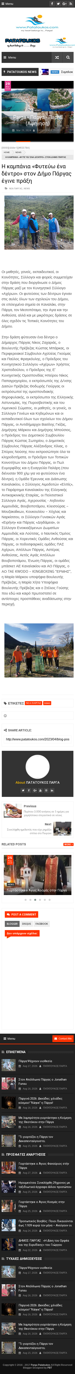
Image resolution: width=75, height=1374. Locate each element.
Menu (9, 4)
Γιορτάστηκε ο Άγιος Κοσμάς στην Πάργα (37, 890)
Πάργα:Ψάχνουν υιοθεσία (35, 1061)
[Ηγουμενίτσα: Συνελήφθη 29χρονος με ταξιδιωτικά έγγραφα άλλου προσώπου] (9, 1187)
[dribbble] (46, 790)
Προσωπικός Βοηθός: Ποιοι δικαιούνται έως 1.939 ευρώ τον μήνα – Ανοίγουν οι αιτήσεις (46, 1225)
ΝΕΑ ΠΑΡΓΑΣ (16, 188)
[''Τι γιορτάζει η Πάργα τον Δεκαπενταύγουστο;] (9, 1141)
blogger (12, 923)
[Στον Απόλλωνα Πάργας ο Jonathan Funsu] (9, 1084)
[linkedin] (52, 790)
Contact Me (65, 1038)
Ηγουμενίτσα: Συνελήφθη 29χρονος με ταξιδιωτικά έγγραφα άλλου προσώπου (45, 1185)
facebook (42, 923)
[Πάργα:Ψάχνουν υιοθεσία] (9, 1065)
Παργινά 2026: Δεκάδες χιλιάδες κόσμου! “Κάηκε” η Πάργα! (40, 1101)
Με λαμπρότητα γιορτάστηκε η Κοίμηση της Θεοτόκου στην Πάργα (45, 1120)
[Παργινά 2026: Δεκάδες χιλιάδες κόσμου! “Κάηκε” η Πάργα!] (9, 1103)
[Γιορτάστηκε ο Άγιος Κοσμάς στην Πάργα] (37, 875)
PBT (49, 1367)
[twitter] (23, 790)
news (55, 72)
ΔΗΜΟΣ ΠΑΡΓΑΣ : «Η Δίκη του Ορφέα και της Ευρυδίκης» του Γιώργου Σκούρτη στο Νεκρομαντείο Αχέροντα (44, 1245)
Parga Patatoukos (40, 1365)
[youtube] (40, 790)
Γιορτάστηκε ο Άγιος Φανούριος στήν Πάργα (44, 1166)
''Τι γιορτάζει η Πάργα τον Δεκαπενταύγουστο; (36, 1139)
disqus (26, 923)
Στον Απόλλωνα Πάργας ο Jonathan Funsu (43, 1082)
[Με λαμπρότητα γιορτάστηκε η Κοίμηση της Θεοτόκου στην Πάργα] (9, 1122)
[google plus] (34, 790)
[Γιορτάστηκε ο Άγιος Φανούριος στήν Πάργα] (9, 1168)
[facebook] (28, 790)
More (67, 844)
